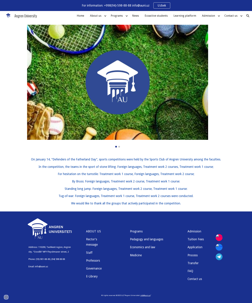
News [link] (135, 15)
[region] (126, 5)
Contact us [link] (230, 15)
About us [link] (95, 15)
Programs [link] (117, 15)
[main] (126, 181)
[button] (248, 16)
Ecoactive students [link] (156, 15)
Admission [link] (208, 15)
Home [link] (80, 15)
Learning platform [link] (184, 15)
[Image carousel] (117, 86)
